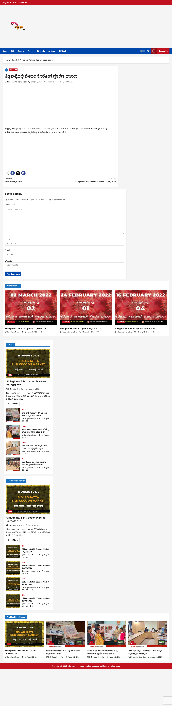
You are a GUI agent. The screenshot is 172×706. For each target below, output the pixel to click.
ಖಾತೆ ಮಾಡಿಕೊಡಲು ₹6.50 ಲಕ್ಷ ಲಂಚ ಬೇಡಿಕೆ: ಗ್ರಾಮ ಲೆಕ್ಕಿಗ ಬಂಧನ (13, 415)
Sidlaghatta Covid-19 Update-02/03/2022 (25, 328)
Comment (10, 204)
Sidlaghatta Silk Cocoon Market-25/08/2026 (13, 551)
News (5, 51)
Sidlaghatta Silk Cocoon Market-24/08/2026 (13, 568)
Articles (51, 51)
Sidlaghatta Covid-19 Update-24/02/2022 (80, 328)
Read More (14, 404)
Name (8, 239)
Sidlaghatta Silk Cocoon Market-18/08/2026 (13, 601)
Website (8, 261)
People (21, 51)
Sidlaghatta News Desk (17, 82)
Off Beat (62, 51)
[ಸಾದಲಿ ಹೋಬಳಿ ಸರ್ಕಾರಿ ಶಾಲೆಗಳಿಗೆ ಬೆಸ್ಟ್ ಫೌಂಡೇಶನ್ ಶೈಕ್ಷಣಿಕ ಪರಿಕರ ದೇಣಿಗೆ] (106, 634)
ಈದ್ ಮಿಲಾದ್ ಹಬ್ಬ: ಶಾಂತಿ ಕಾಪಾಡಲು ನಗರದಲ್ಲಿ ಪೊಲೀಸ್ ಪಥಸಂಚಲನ (13, 464)
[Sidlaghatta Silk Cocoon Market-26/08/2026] (28, 363)
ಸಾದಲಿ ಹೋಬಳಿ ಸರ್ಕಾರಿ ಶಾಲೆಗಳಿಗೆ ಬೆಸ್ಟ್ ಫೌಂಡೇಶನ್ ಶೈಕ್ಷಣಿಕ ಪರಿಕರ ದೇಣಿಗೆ (13, 432)
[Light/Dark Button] (142, 51)
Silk (12, 51)
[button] (148, 50)
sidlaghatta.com (92, 666)
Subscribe (163, 51)
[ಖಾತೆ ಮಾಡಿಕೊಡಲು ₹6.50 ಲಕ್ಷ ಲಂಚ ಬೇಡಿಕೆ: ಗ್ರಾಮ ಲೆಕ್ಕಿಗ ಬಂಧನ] (65, 634)
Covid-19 (13, 70)
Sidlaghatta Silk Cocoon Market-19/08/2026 (13, 584)
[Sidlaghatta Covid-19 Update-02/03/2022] (31, 307)
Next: (95, 180)
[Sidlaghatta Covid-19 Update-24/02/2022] (86, 307)
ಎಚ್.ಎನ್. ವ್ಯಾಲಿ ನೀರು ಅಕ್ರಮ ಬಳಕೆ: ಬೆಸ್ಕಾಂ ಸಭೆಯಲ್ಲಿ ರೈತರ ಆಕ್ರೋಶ (13, 448)
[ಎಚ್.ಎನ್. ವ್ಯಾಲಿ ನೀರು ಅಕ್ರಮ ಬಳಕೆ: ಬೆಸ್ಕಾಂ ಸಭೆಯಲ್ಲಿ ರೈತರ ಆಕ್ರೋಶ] (147, 634)
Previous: (13, 180)
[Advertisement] (120, 26)
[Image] (6, 69)
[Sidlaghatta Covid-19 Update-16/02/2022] (141, 307)
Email (8, 250)
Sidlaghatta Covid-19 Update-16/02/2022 (135, 328)
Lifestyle (41, 51)
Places (30, 51)
